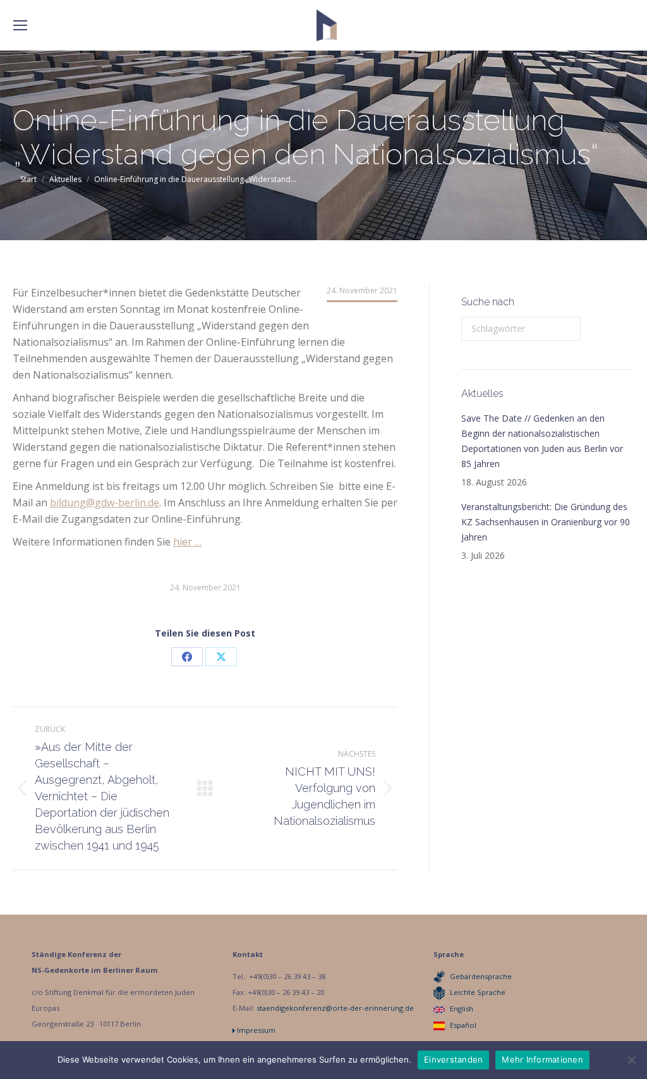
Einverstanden (453, 1059)
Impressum (256, 1030)
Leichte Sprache (477, 992)
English (461, 1008)
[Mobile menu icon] (20, 25)
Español (463, 1025)
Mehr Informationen (542, 1059)
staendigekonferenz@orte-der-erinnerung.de (335, 1008)
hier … (187, 542)
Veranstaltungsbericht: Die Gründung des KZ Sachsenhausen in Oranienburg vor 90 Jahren (545, 522)
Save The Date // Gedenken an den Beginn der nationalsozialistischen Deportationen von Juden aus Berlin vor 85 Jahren (542, 441)
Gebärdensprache (481, 976)
